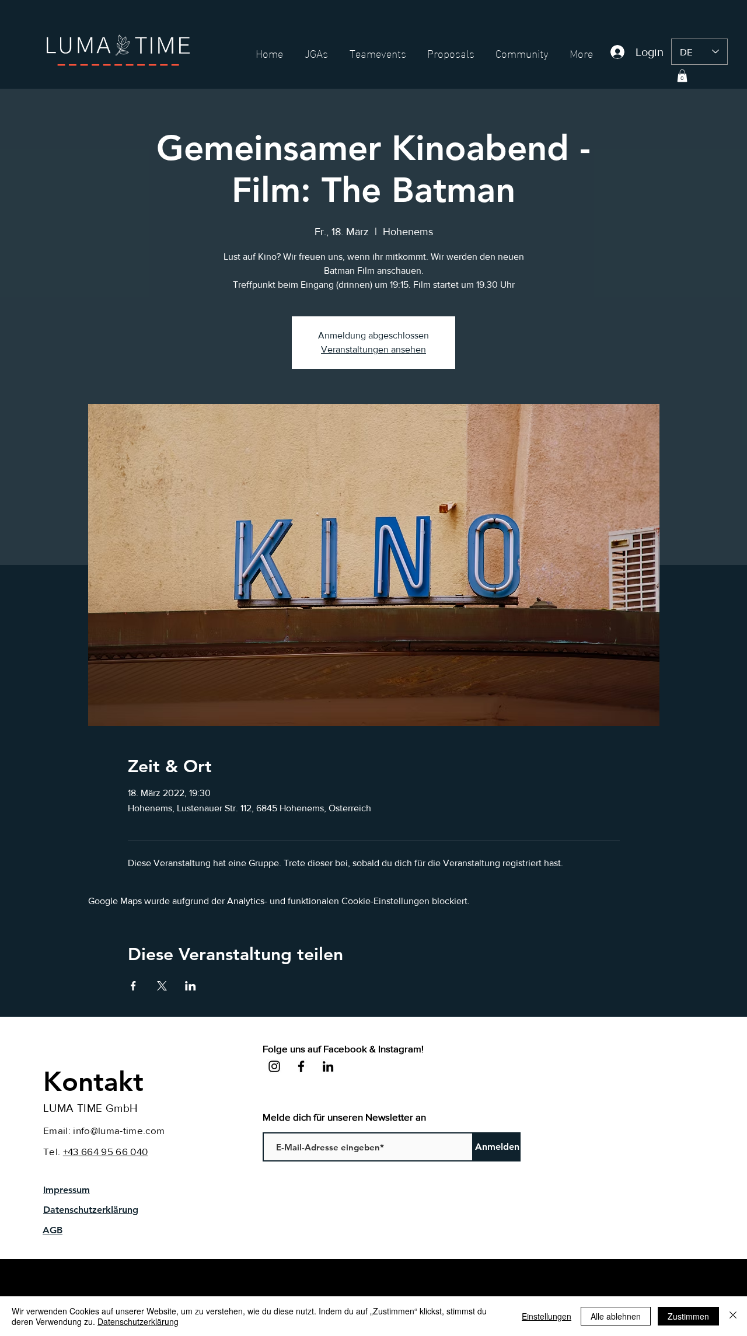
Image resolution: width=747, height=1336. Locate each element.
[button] (682, 75)
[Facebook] (301, 1066)
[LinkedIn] (328, 1066)
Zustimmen (688, 1316)
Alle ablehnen (616, 1316)
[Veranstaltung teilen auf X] (161, 985)
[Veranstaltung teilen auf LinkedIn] (190, 985)
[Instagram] (274, 1066)
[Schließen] (733, 1316)
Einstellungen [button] (546, 1316)
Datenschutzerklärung (138, 1321)
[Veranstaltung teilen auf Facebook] (133, 985)
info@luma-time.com (119, 1130)
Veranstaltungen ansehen (373, 349)
